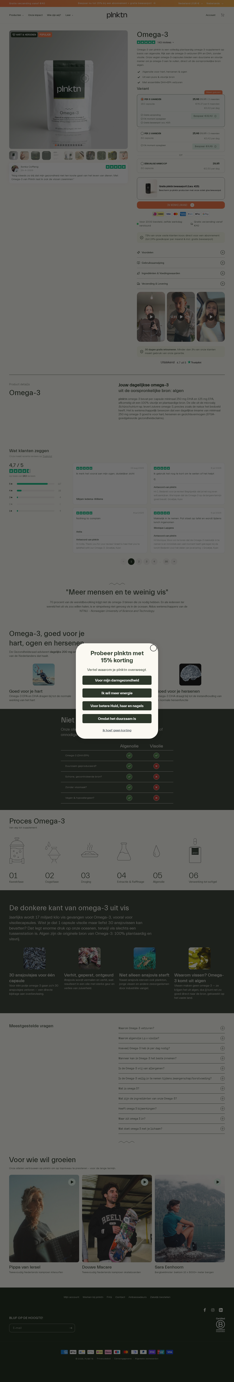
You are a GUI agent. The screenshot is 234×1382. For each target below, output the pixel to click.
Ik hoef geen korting (117, 730)
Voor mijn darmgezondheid (117, 680)
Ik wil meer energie (117, 693)
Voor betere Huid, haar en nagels (117, 706)
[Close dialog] (153, 648)
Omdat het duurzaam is (117, 719)
